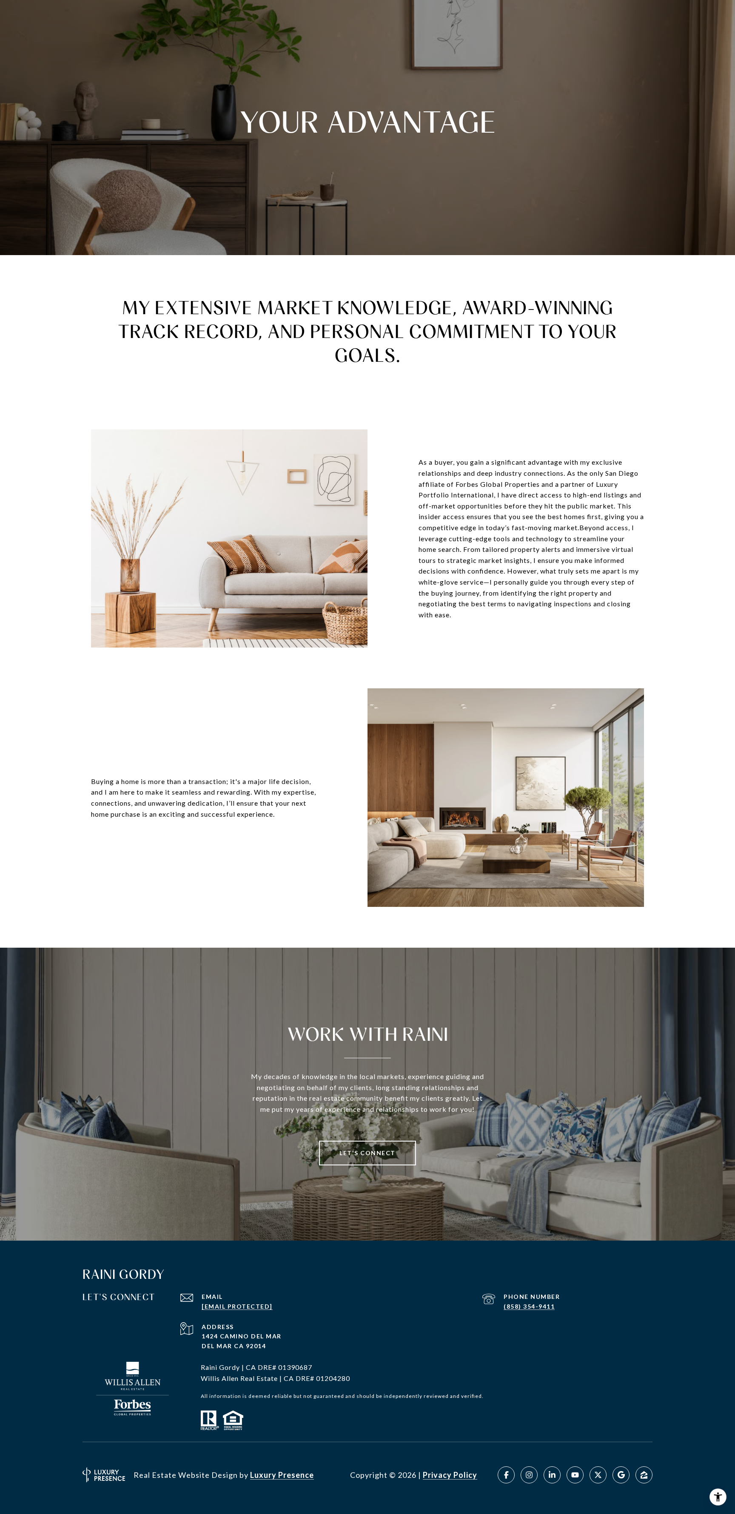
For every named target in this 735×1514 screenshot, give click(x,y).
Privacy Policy (450, 1475)
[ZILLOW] (643, 1474)
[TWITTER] (598, 1474)
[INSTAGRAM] (529, 1474)
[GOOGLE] (621, 1474)
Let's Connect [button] (367, 1152)
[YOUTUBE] (575, 1474)
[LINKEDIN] (552, 1474)
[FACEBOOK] (506, 1474)
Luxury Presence (282, 1475)
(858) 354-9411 (529, 1306)
